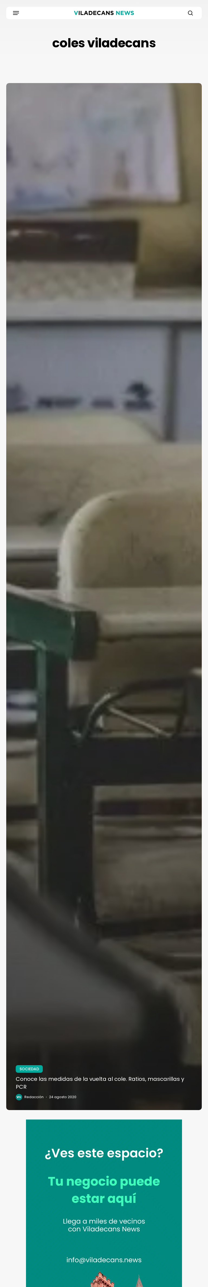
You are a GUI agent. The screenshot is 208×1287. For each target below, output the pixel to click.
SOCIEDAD (29, 1069)
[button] (16, 13)
